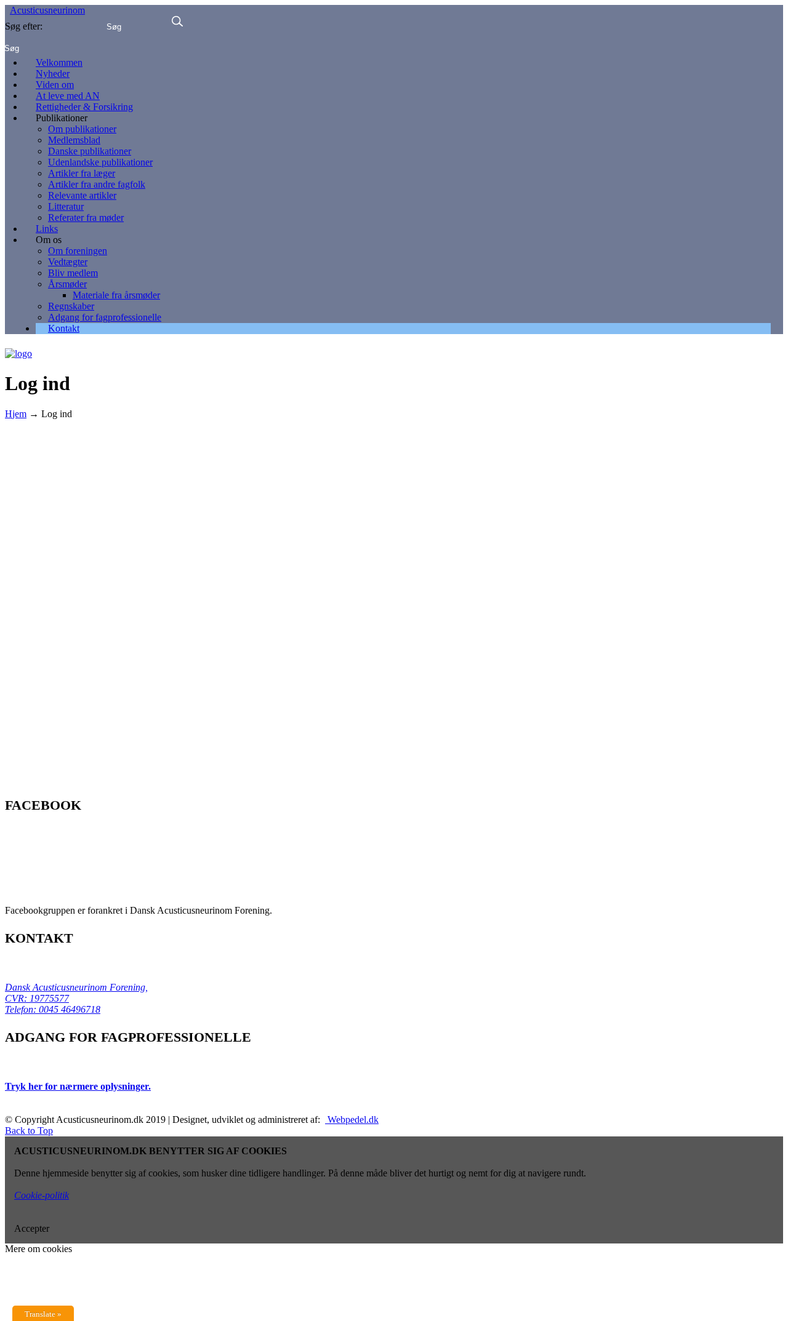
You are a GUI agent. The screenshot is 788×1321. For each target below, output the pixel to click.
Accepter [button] (31, 1228)
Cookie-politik (41, 1195)
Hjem (15, 414)
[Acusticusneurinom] (18, 349)
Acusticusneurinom (47, 10)
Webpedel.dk (352, 1119)
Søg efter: (23, 26)
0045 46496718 (68, 1009)
